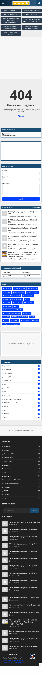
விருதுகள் (16, 324)
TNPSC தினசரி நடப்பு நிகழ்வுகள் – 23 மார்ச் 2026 (23, 587)
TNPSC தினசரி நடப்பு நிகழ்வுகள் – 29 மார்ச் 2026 (23, 544)
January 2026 (29, 296)
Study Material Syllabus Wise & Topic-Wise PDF (31, 27)
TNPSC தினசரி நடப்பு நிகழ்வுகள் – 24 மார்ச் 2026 (23, 580)
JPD (27, 299)
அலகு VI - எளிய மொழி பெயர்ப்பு (10, 33)
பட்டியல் (7, 324)
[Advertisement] (21, 58)
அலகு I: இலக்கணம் (31, 14)
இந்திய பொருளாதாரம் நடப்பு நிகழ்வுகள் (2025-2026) (24, 631)
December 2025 (19, 292)
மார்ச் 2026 (6, 272)
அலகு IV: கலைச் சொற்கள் (31, 10)
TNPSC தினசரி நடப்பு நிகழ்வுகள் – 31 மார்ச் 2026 (23, 529)
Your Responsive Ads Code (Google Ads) (21, 344)
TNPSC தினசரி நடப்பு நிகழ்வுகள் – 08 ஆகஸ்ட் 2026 (22, 221)
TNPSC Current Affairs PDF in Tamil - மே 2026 (23, 646)
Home (22, 116)
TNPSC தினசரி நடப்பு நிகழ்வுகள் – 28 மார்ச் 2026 (23, 551)
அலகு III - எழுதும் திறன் (11, 14)
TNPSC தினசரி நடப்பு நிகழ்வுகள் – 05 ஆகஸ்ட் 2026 (22, 237)
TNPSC (7, 317)
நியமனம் (35, 320)
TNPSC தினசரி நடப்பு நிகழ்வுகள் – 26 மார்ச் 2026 (23, 566)
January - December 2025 (12, 296)
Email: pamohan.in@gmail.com (13, 660)
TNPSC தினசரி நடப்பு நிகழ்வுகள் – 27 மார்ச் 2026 (23, 558)
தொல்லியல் (26, 320)
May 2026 (8, 306)
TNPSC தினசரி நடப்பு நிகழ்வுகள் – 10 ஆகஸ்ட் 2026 (22, 213)
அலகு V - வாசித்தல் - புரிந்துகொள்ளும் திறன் (10, 27)
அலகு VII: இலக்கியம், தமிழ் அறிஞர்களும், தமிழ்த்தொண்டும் (11, 20)
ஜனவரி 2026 (7, 276)
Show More (36, 208)
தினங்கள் (15, 320)
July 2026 (7, 303)
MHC (16, 306)
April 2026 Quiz (20, 289)
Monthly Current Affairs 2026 (13, 310)
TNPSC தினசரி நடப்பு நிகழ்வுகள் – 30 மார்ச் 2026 (23, 537)
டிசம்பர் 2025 (26, 276)
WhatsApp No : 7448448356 (13, 662)
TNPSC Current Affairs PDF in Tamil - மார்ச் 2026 (24, 522)
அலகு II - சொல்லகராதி (10, 10)
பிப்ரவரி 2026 (26, 272)
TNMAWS (27, 313)
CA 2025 (7, 292)
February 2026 (33, 292)
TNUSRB (24, 317)
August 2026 (33, 289)
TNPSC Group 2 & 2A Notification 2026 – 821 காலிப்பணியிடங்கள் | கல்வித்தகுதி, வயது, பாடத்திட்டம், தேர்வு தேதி (23, 254)
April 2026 (8, 289)
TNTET (15, 317)
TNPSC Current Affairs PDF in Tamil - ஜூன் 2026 (23, 245)
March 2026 (29, 303)
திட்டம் (6, 320)
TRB (33, 317)
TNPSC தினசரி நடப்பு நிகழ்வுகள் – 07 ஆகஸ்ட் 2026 (22, 229)
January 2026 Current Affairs (13, 299)
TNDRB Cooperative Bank (12, 313)
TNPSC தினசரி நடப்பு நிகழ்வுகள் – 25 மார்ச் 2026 (23, 573)
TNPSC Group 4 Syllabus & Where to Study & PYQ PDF (31, 20)
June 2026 (18, 303)
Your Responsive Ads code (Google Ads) (21, 430)
